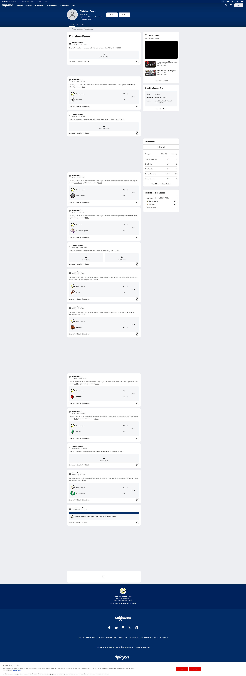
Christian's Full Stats (83, 61)
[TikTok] (223, 1)
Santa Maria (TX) (85, 14)
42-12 (87, 218)
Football (20, 5)
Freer (102, 251)
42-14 (96, 279)
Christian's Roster (74, 522)
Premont (103, 48)
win (97, 48)
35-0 (83, 87)
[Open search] (226, 5)
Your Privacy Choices (151, 637)
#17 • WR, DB (87, 19)
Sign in (239, 5)
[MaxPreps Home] (7, 5)
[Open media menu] (231, 5)
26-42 (97, 384)
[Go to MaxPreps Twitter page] (129, 628)
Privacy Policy (111, 637)
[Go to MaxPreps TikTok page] (109, 628)
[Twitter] (237, 1)
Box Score (72, 61)
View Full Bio (160, 109)
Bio (77, 24)
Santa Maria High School (123, 596)
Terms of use (122, 637)
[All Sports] (73, 5)
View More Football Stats (161, 184)
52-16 (84, 480)
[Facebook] (242, 1)
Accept (182, 669)
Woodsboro (104, 451)
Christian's (72, 48)
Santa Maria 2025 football (103, 517)
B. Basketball (39, 5)
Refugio (129, 312)
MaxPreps (6, 1)
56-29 (100, 183)
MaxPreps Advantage (39, 1)
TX (74, 29)
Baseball (29, 5)
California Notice (135, 637)
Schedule (84, 522)
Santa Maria (80, 29)
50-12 (96, 419)
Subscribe (100, 637)
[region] (123, 669)
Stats (82, 24)
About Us (81, 637)
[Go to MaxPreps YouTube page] (116, 628)
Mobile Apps (90, 637)
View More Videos (160, 81)
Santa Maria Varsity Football (163, 101)
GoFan (13, 1)
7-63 (83, 314)
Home (72, 24)
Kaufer (76, 419)
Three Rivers (104, 120)
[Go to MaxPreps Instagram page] (123, 628)
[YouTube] (228, 1)
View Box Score (151, 207)
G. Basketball (52, 5)
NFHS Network (23, 1)
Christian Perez (88, 11)
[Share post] (137, 61)
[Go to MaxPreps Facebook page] (136, 628)
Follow (124, 15)
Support (163, 637)
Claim (112, 15)
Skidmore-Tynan (132, 216)
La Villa (76, 384)
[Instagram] (233, 1)
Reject (195, 669)
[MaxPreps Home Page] (70, 29)
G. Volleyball (64, 5)
